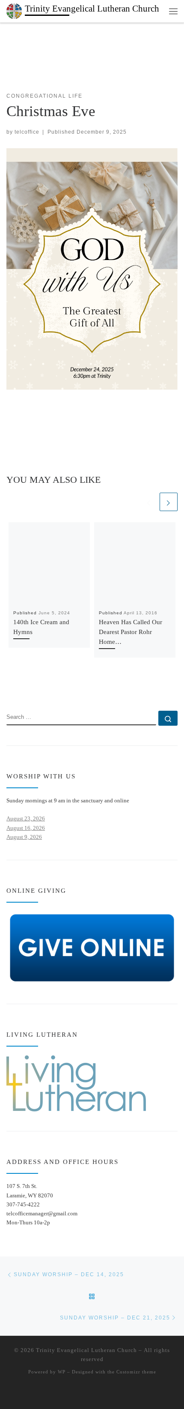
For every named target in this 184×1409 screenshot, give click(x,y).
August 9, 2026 (24, 837)
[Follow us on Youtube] (35, 686)
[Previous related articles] (149, 502)
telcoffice (27, 132)
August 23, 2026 (25, 818)
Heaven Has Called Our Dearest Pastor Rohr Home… (130, 631)
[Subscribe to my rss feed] (9, 686)
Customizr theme (136, 1371)
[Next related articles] (169, 502)
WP (61, 1371)
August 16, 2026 (25, 828)
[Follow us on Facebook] (22, 686)
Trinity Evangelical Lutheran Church (86, 1350)
